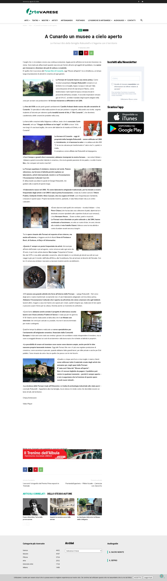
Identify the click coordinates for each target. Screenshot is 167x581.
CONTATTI (131, 20)
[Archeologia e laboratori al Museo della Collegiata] (89, 506)
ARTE (26, 20)
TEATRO (35, 20)
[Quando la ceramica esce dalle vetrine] (62, 506)
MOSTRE (45, 20)
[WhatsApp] (91, 53)
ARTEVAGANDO (67, 20)
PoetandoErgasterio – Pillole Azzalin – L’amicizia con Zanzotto (84, 484)
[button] (141, 20)
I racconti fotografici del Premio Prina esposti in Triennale (41, 484)
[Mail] (142, 1)
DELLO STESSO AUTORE (59, 493)
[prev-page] (24, 524)
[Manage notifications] (161, 576)
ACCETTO (137, 577)
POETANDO (80, 20)
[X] (81, 53)
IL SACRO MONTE (116, 552)
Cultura (86, 30)
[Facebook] (138, 1)
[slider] (47, 469)
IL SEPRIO (113, 560)
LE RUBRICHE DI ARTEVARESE (99, 20)
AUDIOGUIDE (119, 20)
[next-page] (27, 524)
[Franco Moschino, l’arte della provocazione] (35, 506)
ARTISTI (55, 20)
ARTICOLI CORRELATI (34, 493)
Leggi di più (148, 577)
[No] (164, 578)
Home (25, 25)
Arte (30, 25)
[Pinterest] (86, 53)
